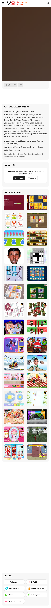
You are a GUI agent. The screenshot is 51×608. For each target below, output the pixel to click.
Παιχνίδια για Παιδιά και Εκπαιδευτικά (28, 154)
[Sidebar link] (3, 3)
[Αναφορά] (20, 85)
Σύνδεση (32, 178)
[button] (12, 150)
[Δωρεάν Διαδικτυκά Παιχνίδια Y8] (11, 3)
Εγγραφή (19, 178)
